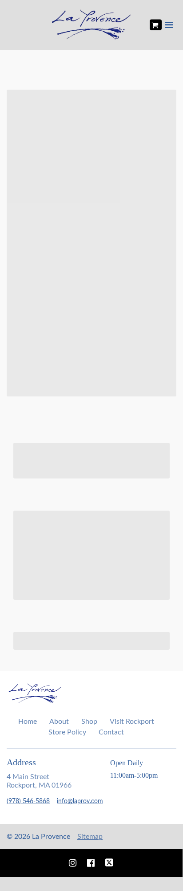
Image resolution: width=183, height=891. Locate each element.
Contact (111, 732)
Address (21, 762)
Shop (89, 721)
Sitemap (90, 836)
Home (27, 721)
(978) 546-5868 (28, 801)
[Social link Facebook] (91, 863)
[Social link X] (109, 863)
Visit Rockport (132, 721)
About (59, 721)
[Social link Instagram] (72, 863)
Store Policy (67, 732)
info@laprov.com (80, 801)
